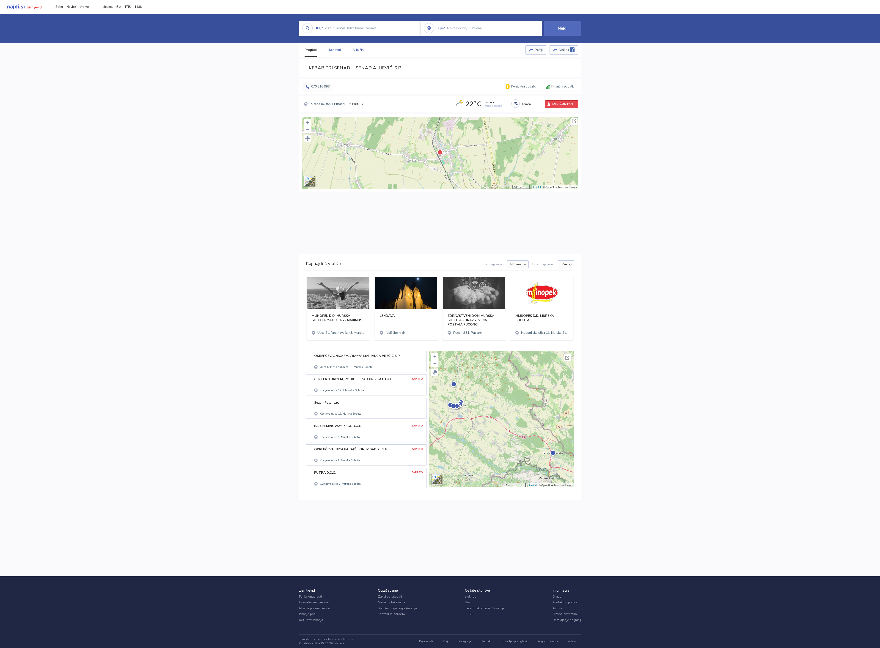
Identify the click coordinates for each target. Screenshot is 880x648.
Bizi (118, 7)
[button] (307, 138)
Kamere (526, 104)
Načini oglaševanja (391, 602)
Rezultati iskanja (311, 620)
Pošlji (539, 50)
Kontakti (335, 50)
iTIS (128, 7)
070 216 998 (320, 86)
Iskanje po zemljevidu (314, 608)
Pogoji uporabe (548, 641)
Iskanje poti (307, 614)
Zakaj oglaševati (390, 596)
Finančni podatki (563, 86)
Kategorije (465, 641)
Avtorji (557, 608)
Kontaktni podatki (523, 86)
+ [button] (307, 123)
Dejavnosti (426, 641)
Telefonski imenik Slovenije (485, 608)
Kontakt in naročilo (391, 614)
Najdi (562, 28)
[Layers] (310, 181)
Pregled (311, 50)
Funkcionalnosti (310, 596)
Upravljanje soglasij (567, 620)
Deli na (564, 50)
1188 (138, 7)
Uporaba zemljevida (313, 602)
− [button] (307, 129)
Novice (71, 7)
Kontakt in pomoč (565, 602)
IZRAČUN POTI (563, 104)
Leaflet (537, 187)
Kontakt (486, 641)
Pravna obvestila (565, 614)
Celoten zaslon (574, 121)
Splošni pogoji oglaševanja (397, 608)
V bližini (358, 50)
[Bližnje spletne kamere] (516, 103)
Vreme (84, 7)
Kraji (445, 641)
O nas (557, 596)
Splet (59, 7)
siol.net (108, 7)
